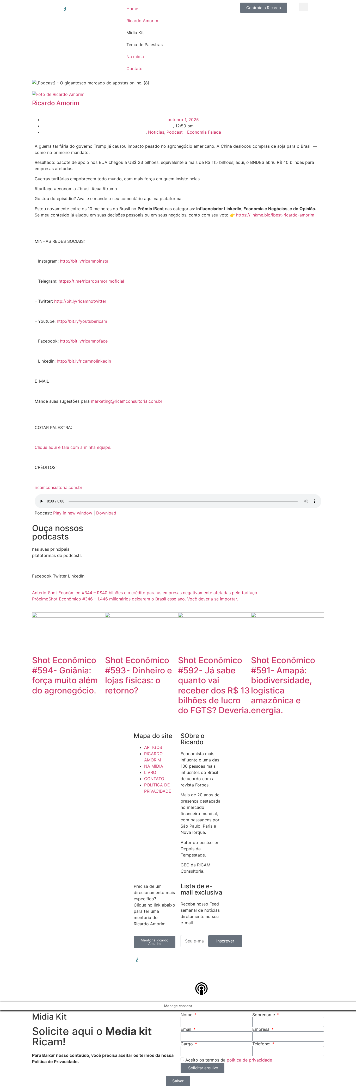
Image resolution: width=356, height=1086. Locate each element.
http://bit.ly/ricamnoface (84, 341)
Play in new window (72, 513)
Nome (187, 1015)
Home (132, 8)
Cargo (187, 1044)
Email (187, 1029)
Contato (134, 68)
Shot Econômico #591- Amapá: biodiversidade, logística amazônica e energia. (283, 685)
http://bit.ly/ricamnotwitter (80, 301)
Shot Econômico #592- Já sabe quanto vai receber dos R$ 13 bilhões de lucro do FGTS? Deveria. (214, 685)
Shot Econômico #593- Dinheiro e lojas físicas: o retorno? (138, 675)
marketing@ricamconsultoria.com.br (126, 401)
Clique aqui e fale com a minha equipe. (73, 447)
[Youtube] (201, 974)
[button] (303, 7)
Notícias (156, 132)
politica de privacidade (249, 1059)
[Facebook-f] (215, 959)
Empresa (261, 1029)
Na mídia (135, 56)
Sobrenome (264, 1015)
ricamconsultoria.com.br (58, 487)
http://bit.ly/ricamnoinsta (84, 261)
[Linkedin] (187, 959)
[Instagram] (201, 959)
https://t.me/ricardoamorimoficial (91, 281)
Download (106, 513)
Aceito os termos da (228, 1059)
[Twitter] (187, 974)
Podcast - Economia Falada (194, 132)
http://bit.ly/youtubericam (82, 321)
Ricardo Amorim (142, 20)
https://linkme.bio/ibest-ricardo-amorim (275, 215)
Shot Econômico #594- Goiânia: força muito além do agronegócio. (65, 675)
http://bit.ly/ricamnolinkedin (84, 361)
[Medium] (215, 974)
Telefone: (262, 1044)
